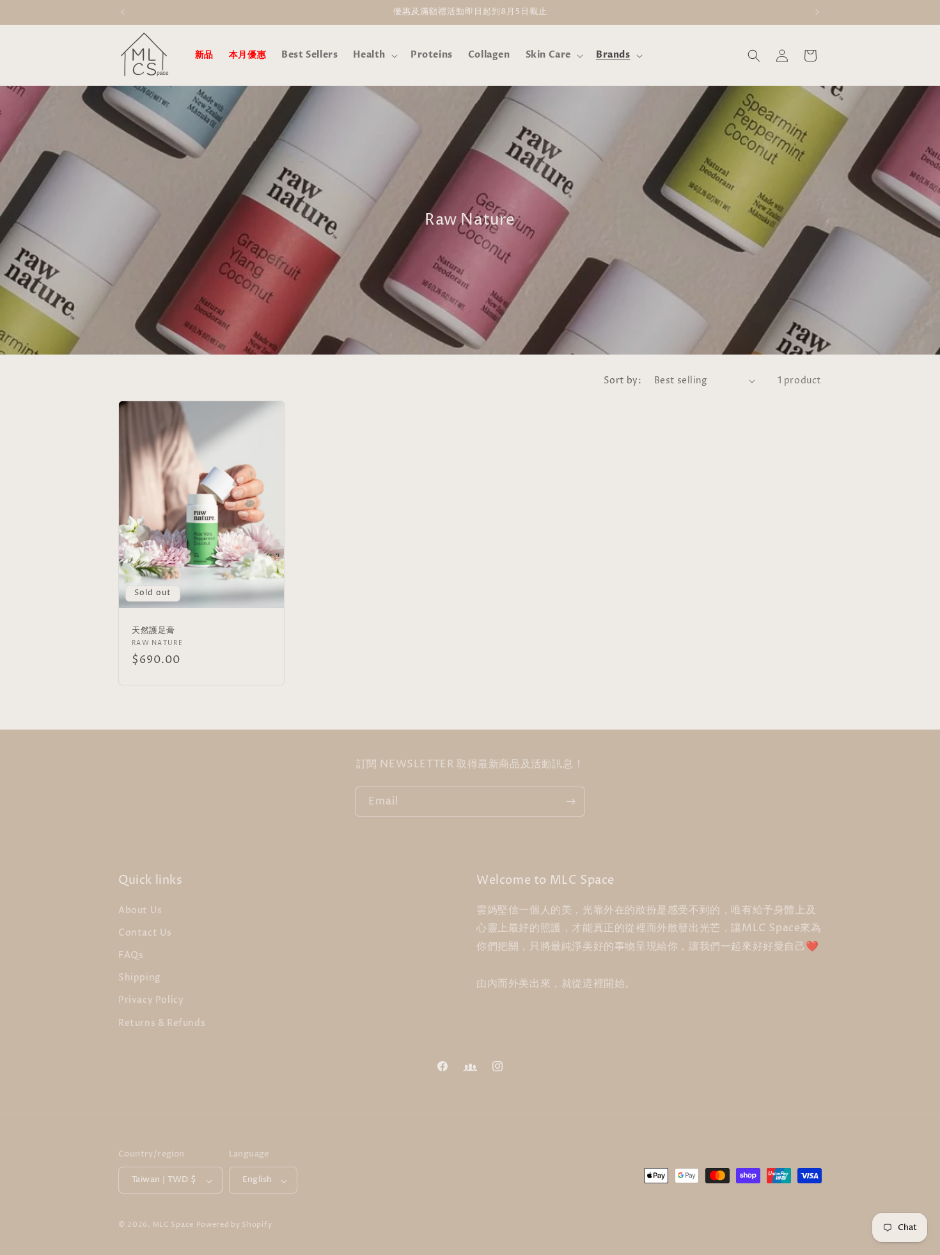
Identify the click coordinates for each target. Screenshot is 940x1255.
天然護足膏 (153, 630)
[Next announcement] (817, 12)
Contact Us (145, 932)
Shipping (139, 977)
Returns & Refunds (161, 1022)
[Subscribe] (570, 802)
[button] (374, 55)
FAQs (130, 954)
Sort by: (622, 380)
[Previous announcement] (123, 12)
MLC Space (173, 1225)
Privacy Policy (151, 1000)
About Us (140, 910)
